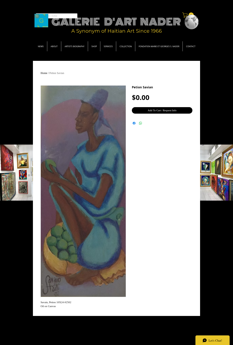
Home (44, 73)
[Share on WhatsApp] (141, 123)
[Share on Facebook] (134, 123)
